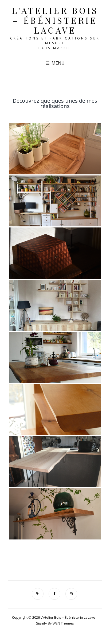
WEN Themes (63, 623)
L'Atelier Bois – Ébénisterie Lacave (55, 20)
